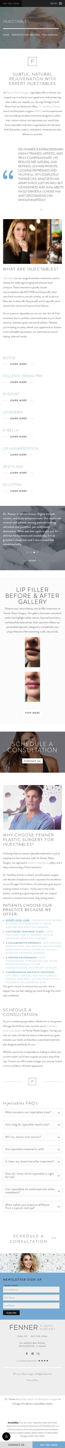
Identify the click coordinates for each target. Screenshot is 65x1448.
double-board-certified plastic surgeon (39, 1399)
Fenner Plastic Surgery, (18, 93)
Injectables (8, 278)
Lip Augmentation (21, 448)
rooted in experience (38, 863)
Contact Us (32, 761)
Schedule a (29, 1238)
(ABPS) (38, 111)
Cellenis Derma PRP (22, 376)
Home (6, 35)
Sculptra (12, 484)
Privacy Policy (32, 1380)
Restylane (13, 466)
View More (32, 712)
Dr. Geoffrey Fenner (49, 106)
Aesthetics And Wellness (26, 35)
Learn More (18, 364)
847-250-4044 (11, 3)
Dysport (11, 394)
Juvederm (13, 412)
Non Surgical (50, 35)
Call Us (32, 1336)
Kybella (11, 430)
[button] (6, 1436)
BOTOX (9, 357)
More (32, 560)
